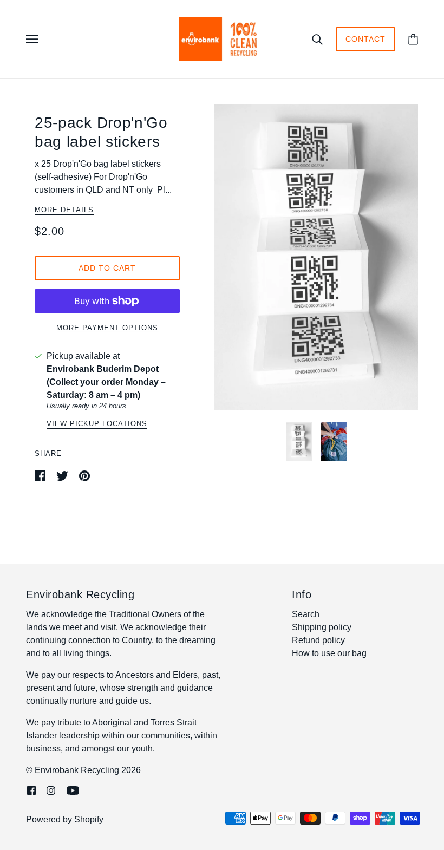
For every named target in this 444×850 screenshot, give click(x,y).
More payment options (107, 328)
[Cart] (413, 39)
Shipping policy (321, 627)
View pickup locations (97, 424)
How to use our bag (329, 653)
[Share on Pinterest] (84, 475)
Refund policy (318, 640)
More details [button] (64, 210)
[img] (31, 790)
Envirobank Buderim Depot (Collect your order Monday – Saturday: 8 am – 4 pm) (106, 382)
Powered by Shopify (64, 819)
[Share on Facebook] (41, 475)
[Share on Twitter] (63, 475)
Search (305, 614)
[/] (222, 38)
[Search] (317, 38)
